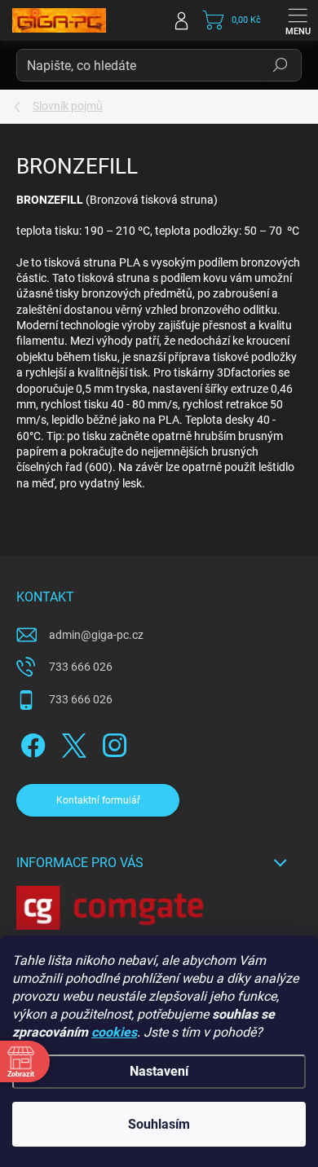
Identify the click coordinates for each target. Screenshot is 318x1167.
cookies (114, 1032)
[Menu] (297, 20)
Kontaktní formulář (98, 800)
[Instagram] (112, 742)
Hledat (280, 65)
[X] (71, 742)
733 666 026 (81, 666)
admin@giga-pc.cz (96, 634)
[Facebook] (30, 742)
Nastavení (159, 1071)
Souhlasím (159, 1124)
